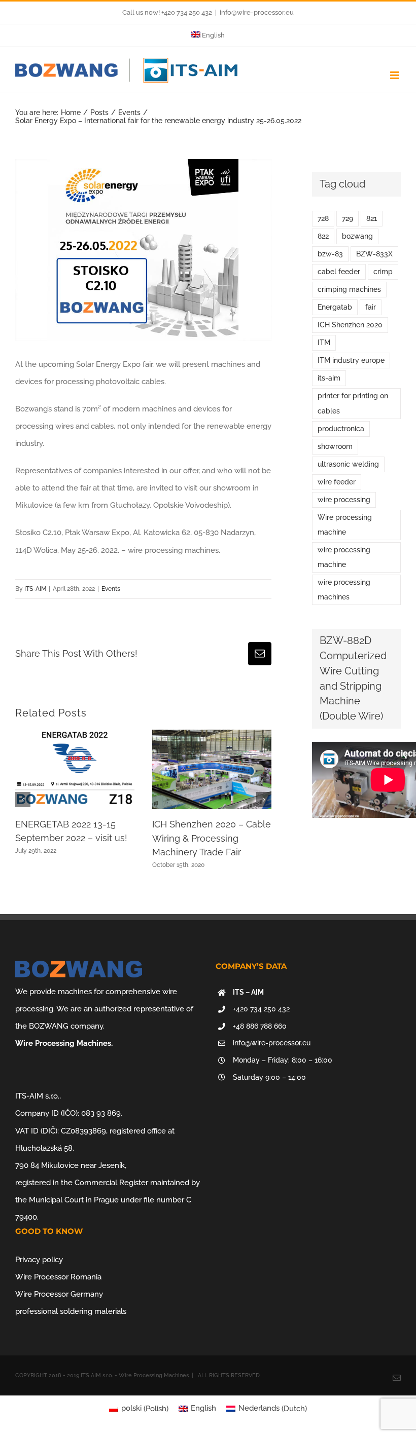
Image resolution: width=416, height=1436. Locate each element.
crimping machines (349, 289)
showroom (335, 446)
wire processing (344, 500)
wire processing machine (344, 557)
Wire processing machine (345, 524)
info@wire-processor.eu (257, 12)
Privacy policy (39, 1259)
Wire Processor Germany (59, 1294)
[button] (22, 799)
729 (347, 218)
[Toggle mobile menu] (395, 75)
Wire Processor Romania (58, 1276)
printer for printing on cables (353, 403)
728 (323, 218)
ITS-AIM (35, 588)
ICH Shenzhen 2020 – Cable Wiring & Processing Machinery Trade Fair (211, 838)
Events (110, 588)
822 (323, 236)
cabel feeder (339, 272)
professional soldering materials (70, 1311)
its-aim (329, 378)
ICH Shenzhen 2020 (350, 325)
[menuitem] (208, 35)
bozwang (357, 236)
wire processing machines (344, 589)
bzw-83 (330, 254)
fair (370, 307)
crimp (383, 272)
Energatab (335, 307)
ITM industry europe (351, 360)
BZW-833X (374, 254)
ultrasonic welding (348, 464)
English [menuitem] (203, 1408)
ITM (324, 342)
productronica (341, 429)
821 (371, 218)
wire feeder (337, 482)
